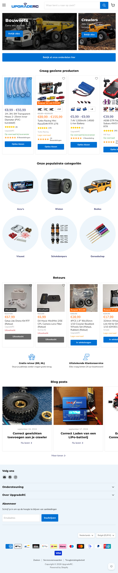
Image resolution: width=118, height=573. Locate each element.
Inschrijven (50, 518)
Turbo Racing (43, 132)
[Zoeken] (104, 5)
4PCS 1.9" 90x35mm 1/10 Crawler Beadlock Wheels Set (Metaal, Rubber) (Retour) (82, 325)
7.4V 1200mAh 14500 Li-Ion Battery (82, 122)
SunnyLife (42, 330)
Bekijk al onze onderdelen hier (59, 57)
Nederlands (85, 535)
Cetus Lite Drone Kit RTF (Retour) (17, 322)
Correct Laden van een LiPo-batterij (78, 435)
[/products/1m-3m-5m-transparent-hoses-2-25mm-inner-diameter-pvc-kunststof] (18, 91)
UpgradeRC (9, 131)
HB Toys (106, 134)
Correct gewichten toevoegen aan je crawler (27, 435)
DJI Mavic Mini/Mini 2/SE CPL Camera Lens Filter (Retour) (50, 323)
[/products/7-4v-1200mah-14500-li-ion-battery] (84, 91)
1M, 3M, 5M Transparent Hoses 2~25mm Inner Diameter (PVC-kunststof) (17, 118)
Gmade (106, 330)
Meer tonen (57, 455)
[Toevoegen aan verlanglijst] (31, 78)
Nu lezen (26, 442)
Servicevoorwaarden (52, 560)
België (104, 535)
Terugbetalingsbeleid (75, 560)
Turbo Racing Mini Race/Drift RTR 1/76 (48, 122)
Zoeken (36, 560)
